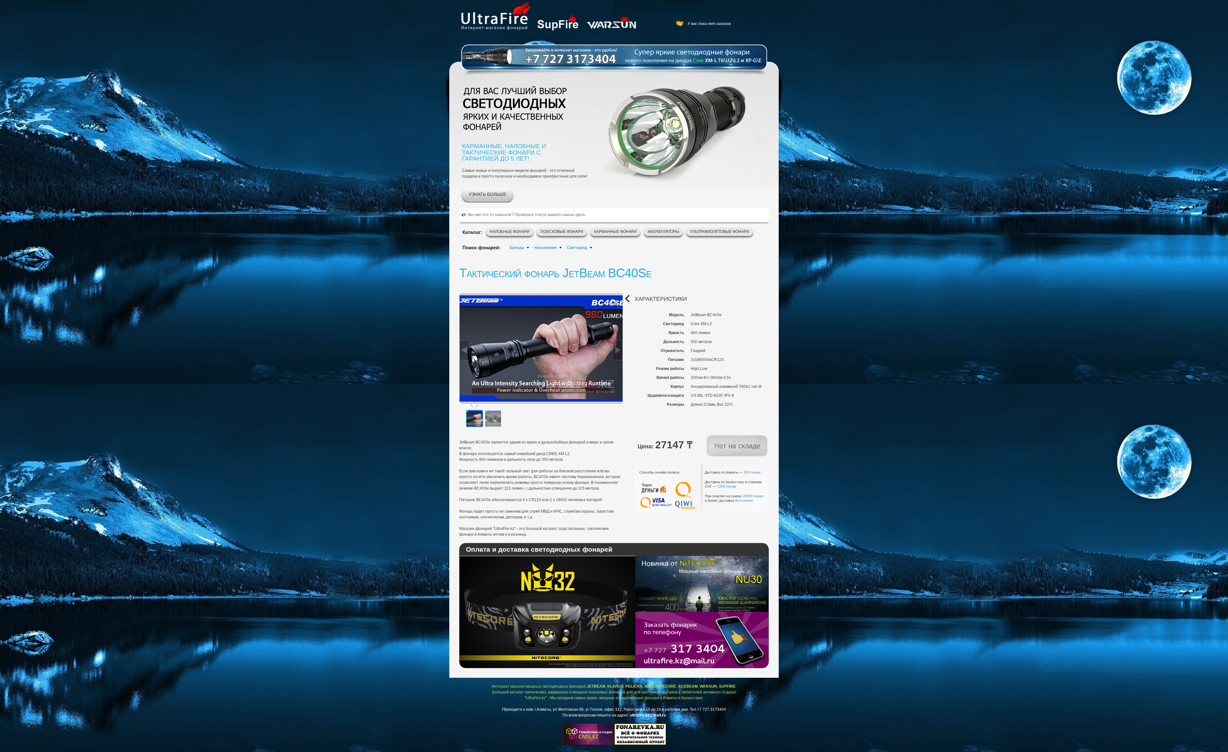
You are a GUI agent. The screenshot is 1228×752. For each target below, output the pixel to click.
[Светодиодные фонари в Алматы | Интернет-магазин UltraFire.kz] (495, 15)
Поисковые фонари (561, 231)
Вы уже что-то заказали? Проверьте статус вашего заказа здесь (526, 214)
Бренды (517, 247)
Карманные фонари (615, 231)
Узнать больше (487, 194)
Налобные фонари (510, 231)
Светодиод (577, 247)
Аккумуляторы (663, 231)
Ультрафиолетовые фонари (719, 231)
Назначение (545, 247)
